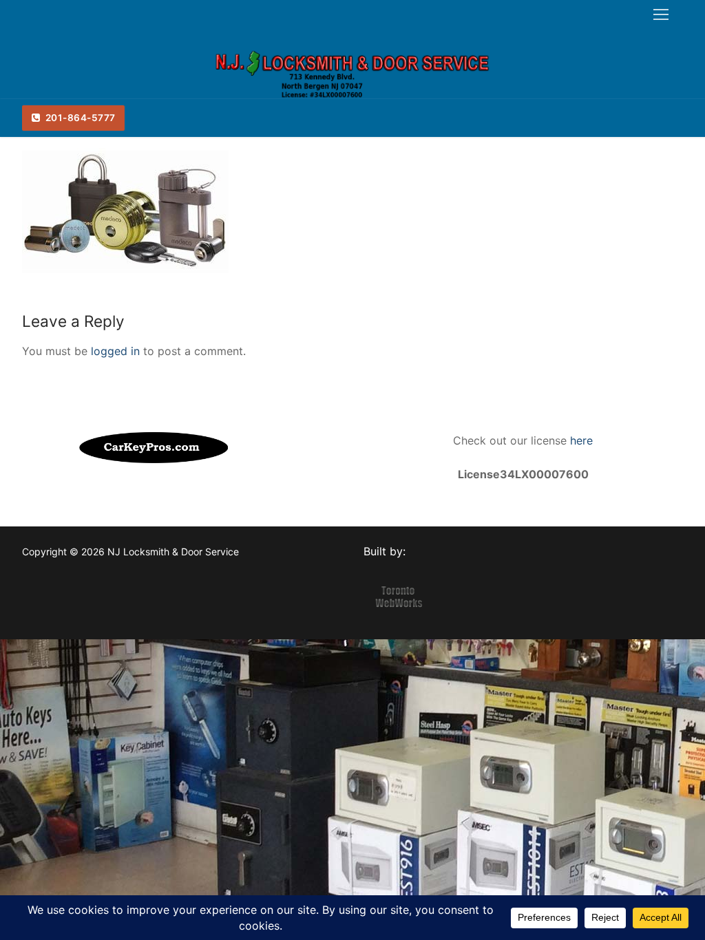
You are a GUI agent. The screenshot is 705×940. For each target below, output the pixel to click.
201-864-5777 (79, 117)
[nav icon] (661, 14)
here (580, 440)
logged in (115, 351)
